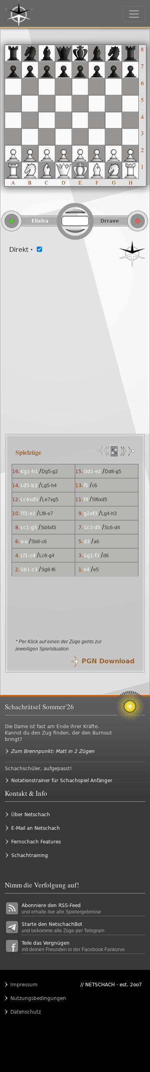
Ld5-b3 (29, 485)
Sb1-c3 (29, 569)
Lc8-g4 (46, 555)
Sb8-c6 (39, 541)
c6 (94, 485)
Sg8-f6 (48, 569)
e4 (87, 569)
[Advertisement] (75, 345)
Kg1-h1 (29, 471)
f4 (86, 499)
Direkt (21, 249)
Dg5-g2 (50, 471)
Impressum (24, 985)
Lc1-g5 (28, 527)
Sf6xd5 (99, 499)
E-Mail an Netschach (35, 828)
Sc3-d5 (92, 527)
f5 (86, 485)
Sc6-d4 (112, 527)
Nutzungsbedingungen (26, 998)
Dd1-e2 (92, 471)
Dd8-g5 (113, 471)
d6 (106, 555)
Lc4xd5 (29, 499)
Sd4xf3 (48, 527)
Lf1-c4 (28, 555)
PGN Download (108, 661)
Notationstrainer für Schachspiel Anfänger (61, 780)
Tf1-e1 (28, 513)
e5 (96, 569)
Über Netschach (30, 814)
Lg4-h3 (109, 513)
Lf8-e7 (46, 513)
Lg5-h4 (49, 485)
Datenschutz (25, 1012)
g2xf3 (91, 513)
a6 (96, 541)
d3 (87, 541)
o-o (24, 541)
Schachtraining (29, 855)
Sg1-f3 (92, 555)
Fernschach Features (36, 842)
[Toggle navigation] (134, 14)
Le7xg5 (50, 499)
